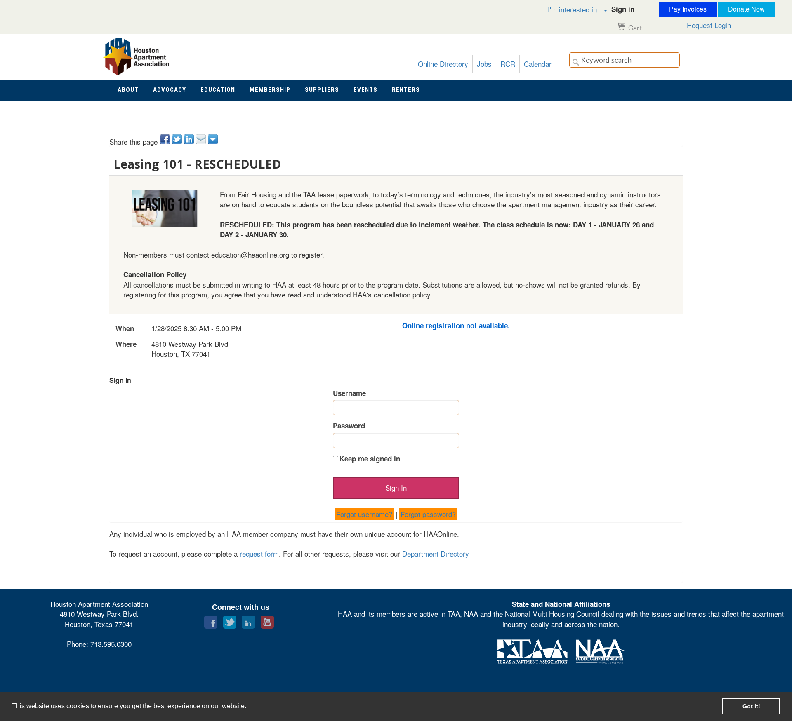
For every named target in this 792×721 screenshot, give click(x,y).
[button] (568, 9)
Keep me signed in (369, 459)
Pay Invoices (688, 9)
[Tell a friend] (201, 139)
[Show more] (213, 139)
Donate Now (746, 9)
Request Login (709, 25)
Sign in (622, 9)
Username (349, 393)
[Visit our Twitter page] (229, 620)
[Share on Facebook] (165, 139)
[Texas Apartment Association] (532, 650)
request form (259, 553)
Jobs (484, 64)
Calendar (538, 64)
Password (349, 426)
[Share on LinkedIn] (189, 139)
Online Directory (443, 64)
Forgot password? (428, 514)
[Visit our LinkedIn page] (248, 620)
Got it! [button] (751, 706)
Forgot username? (364, 514)
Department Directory (435, 553)
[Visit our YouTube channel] (267, 620)
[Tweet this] (177, 139)
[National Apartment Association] (600, 650)
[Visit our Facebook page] (210, 620)
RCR (507, 64)
